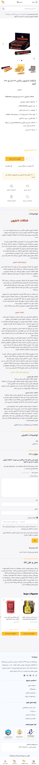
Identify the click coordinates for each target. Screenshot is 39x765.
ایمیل (36, 509)
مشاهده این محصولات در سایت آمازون (26, 425)
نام (37, 500)
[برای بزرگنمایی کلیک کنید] (34, 58)
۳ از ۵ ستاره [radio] (25, 472)
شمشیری (16, 622)
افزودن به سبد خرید (15, 159)
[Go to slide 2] (19, 60)
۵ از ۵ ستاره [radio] (22, 472)
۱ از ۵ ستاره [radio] (29, 472)
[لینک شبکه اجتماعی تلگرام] (24, 675)
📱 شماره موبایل (33, 518)
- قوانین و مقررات (30, 718)
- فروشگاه (33, 689)
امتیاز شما (35, 472)
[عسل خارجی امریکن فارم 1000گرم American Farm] (28, 606)
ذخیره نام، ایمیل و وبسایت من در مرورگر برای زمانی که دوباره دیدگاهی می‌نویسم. (20, 527)
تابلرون (19, 90)
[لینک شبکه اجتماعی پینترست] (30, 675)
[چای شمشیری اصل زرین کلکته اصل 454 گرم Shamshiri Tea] (10, 606)
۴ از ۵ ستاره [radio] (24, 472)
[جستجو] (3, 8)
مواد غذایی (20, 14)
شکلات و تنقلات (11, 14)
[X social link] (33, 675)
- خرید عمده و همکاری (29, 707)
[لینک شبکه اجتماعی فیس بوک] (36, 675)
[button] (36, 44)
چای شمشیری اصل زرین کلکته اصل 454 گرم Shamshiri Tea (11, 619)
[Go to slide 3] (17, 60)
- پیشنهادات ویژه (30, 696)
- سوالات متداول (31, 715)
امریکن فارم (33, 622)
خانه (26, 14)
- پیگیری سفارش (31, 693)
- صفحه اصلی (32, 685)
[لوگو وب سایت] (19, 2)
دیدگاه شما (34, 476)
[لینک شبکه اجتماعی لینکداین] (27, 675)
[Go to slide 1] (21, 60)
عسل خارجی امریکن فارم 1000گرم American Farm (29, 618)
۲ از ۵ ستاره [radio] (27, 472)
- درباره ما (33, 711)
